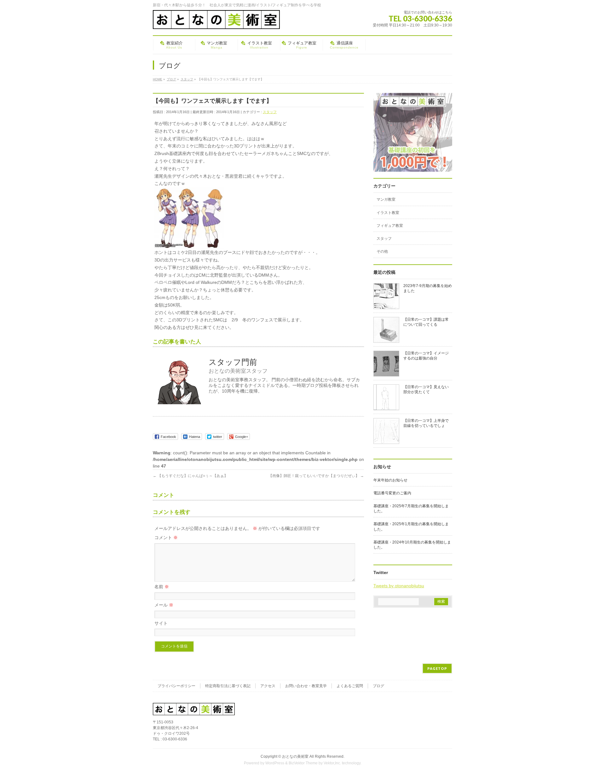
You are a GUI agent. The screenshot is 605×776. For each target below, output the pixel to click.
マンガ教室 (386, 199)
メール (163, 604)
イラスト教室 (388, 212)
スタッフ (270, 112)
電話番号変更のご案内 (392, 493)
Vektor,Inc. (332, 763)
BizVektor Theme (303, 763)
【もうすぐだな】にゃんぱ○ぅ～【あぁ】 (190, 476)
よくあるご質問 (350, 686)
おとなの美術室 (295, 756)
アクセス (267, 686)
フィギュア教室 (390, 225)
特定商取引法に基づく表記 (228, 686)
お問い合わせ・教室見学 (306, 686)
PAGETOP (437, 668)
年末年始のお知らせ (390, 480)
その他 (382, 251)
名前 (161, 586)
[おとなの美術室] (216, 22)
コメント (166, 537)
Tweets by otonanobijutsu (398, 585)
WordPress (274, 763)
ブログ (378, 686)
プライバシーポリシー (176, 686)
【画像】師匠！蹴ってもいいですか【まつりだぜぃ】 (316, 476)
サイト (161, 623)
